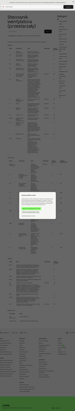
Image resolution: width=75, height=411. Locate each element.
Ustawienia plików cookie (28, 216)
